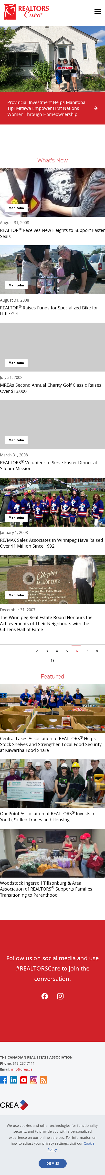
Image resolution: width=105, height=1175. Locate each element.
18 (96, 650)
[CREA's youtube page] (23, 1080)
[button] (93, 9)
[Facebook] (45, 998)
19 (52, 660)
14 (56, 650)
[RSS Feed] (43, 1080)
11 (26, 650)
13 (46, 650)
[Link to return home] (52, 12)
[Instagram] (60, 998)
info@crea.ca (21, 1069)
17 (86, 650)
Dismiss (52, 1163)
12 (36, 650)
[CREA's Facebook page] (3, 1080)
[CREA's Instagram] (33, 1080)
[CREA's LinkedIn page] (13, 1080)
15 (66, 650)
